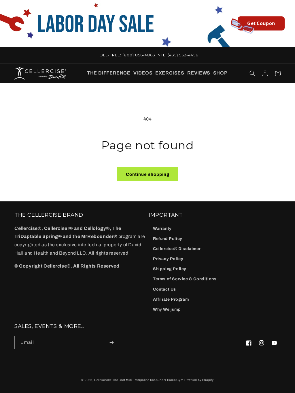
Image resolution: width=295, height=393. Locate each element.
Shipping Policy (169, 269)
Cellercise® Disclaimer (177, 249)
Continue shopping (147, 174)
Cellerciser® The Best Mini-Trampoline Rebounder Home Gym (138, 379)
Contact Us (164, 289)
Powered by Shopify (199, 379)
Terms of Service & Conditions (184, 279)
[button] (109, 73)
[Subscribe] (111, 342)
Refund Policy (167, 238)
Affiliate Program (171, 299)
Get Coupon (261, 23)
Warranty (162, 228)
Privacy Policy (168, 259)
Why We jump (167, 309)
